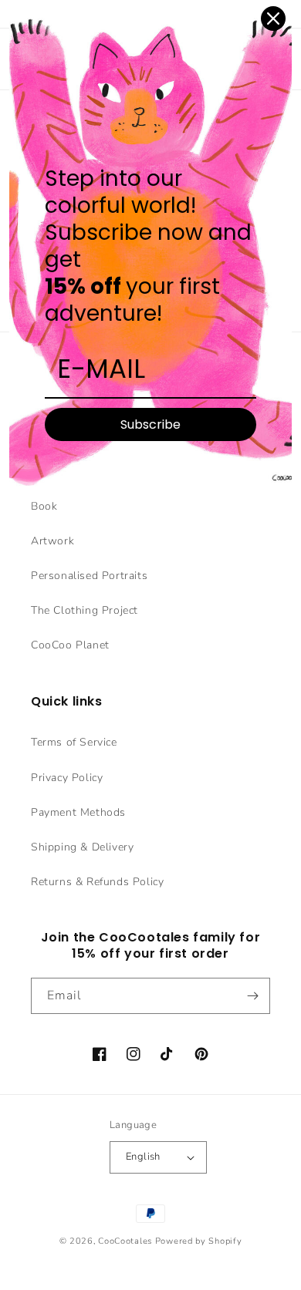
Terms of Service (74, 742)
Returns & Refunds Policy (97, 881)
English (143, 1157)
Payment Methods (78, 812)
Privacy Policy (67, 777)
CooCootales (125, 1241)
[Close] (273, 18)
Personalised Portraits (89, 575)
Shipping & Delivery (82, 847)
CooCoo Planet (70, 645)
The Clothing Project (84, 610)
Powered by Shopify (198, 1241)
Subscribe (150, 424)
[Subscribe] (252, 996)
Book (44, 506)
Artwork (52, 541)
